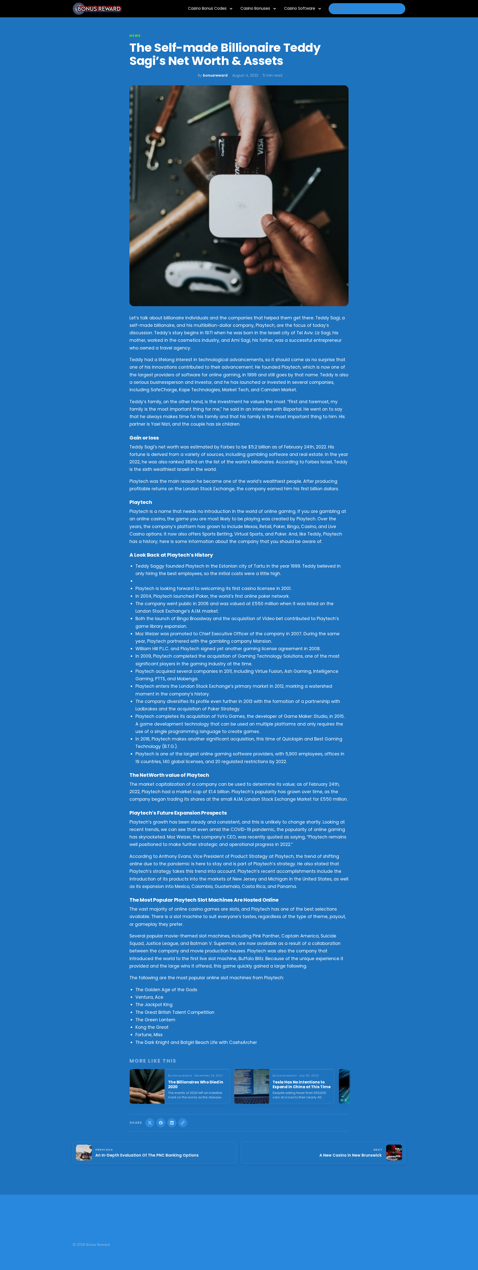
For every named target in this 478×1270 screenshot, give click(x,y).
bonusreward (215, 75)
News (135, 36)
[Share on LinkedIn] (171, 1122)
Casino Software (299, 8)
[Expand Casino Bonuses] (275, 9)
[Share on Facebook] (160, 1122)
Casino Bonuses (255, 8)
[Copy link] (182, 1122)
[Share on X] (149, 1122)
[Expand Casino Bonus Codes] (231, 9)
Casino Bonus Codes (207, 8)
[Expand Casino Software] (320, 9)
